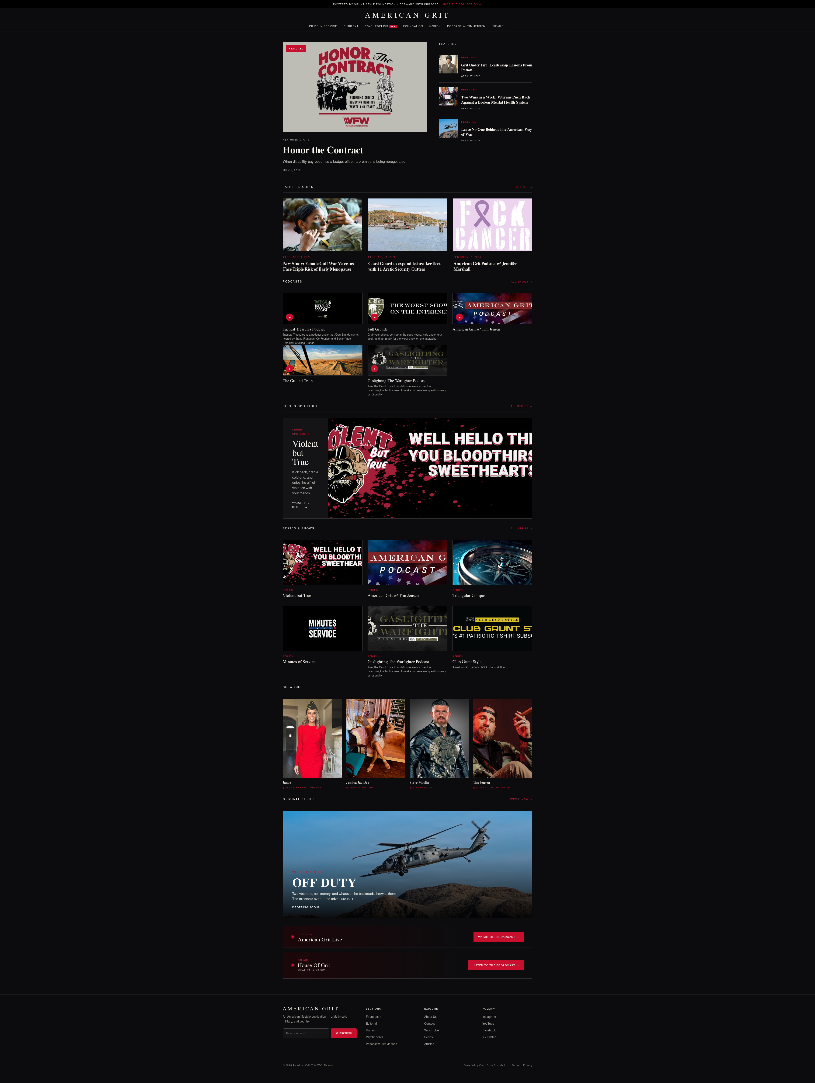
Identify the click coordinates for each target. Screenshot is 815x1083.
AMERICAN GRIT (407, 15)
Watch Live (431, 1030)
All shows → (522, 281)
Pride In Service (323, 26)
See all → (524, 186)
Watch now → (521, 799)
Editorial (371, 1023)
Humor (370, 1030)
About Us (430, 1016)
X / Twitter (489, 1037)
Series (428, 1037)
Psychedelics (380, 26)
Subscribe (344, 1033)
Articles (429, 1044)
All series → (521, 406)
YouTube (488, 1023)
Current (351, 26)
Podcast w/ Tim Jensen (466, 26)
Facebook (489, 1030)
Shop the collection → (462, 4)
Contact (429, 1023)
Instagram (489, 1016)
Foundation (413, 26)
